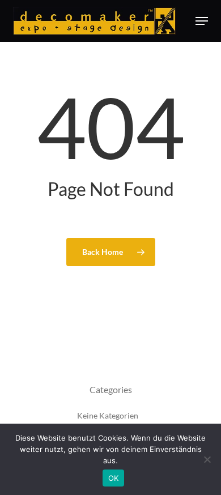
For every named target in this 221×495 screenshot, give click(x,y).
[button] (202, 21)
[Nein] (206, 459)
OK (113, 478)
